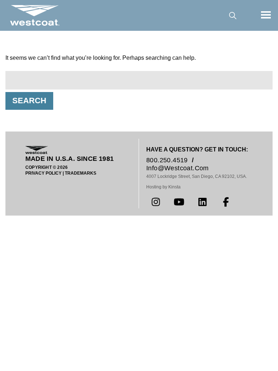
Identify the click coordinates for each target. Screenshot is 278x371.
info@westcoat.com (177, 168)
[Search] (232, 15)
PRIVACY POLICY (43, 173)
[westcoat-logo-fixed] (34, 15)
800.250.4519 (167, 160)
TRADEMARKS (80, 173)
